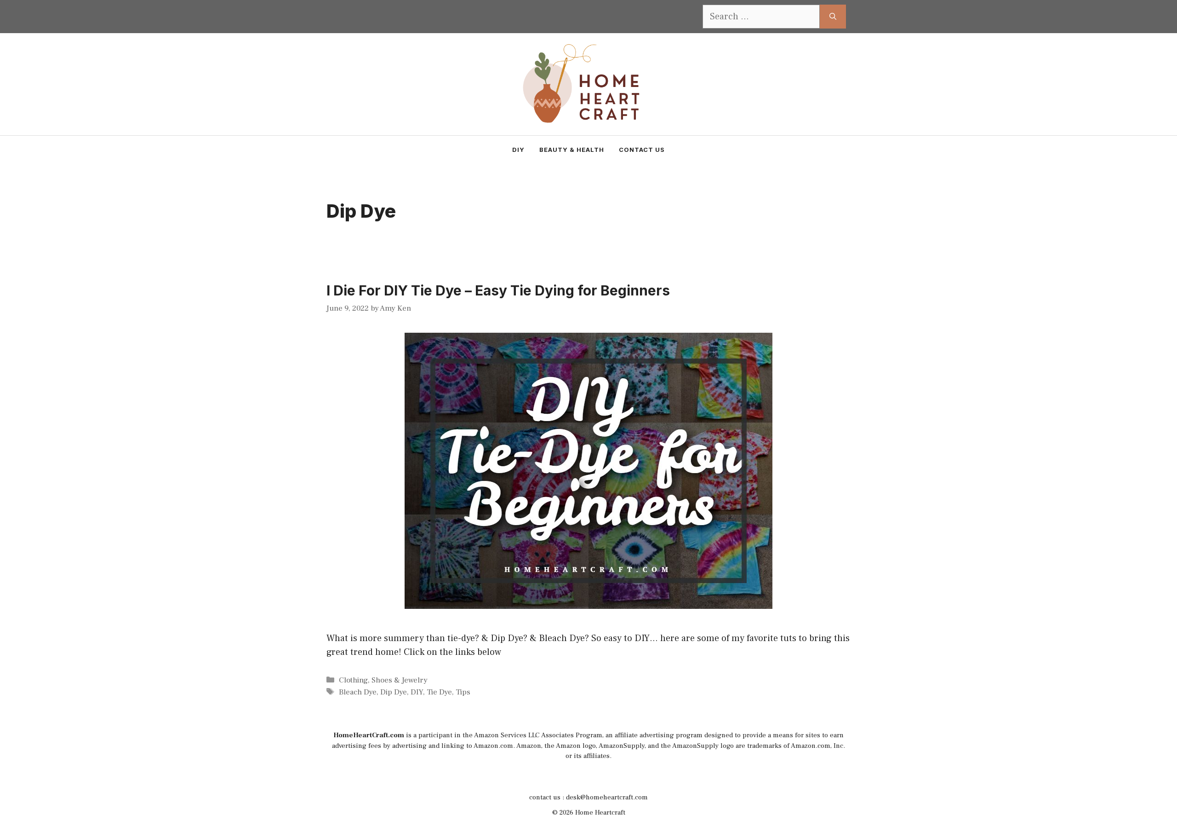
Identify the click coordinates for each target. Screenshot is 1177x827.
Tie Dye (439, 692)
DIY (518, 149)
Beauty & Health (571, 149)
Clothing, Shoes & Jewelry (383, 680)
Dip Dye (393, 692)
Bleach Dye (358, 692)
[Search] (833, 17)
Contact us (642, 149)
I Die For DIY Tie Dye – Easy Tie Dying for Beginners (498, 290)
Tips (463, 692)
